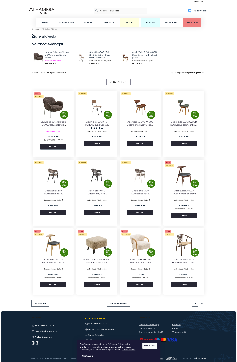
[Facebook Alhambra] (33, 344)
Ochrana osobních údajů (151, 332)
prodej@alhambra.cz (46, 331)
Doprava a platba (147, 328)
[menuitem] (45, 22)
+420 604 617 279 (44, 325)
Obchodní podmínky (149, 325)
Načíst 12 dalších (118, 303)
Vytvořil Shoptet (189, 358)
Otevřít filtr (118, 82)
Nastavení (87, 356)
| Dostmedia (201, 358)
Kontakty (176, 325)
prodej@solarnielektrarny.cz (102, 329)
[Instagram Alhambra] (37, 344)
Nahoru (42, 303)
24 (202, 303)
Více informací (128, 350)
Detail (53, 147)
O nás (175, 328)
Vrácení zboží (179, 332)
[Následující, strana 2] (195, 303)
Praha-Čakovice (43, 337)
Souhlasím (149, 346)
